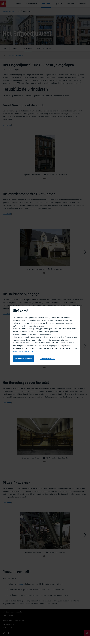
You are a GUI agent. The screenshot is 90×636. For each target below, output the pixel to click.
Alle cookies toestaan (23, 359)
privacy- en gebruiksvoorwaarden (26, 351)
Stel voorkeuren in (47, 359)
